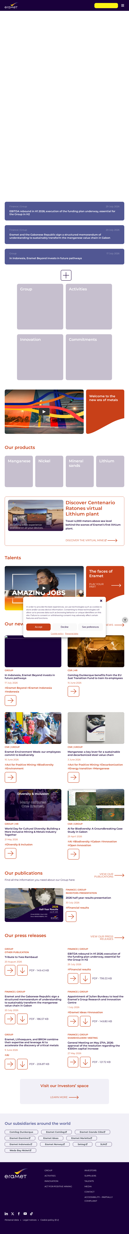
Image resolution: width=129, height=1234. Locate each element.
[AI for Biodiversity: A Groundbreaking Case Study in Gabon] (96, 805)
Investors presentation (81, 893)
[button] (101, 600)
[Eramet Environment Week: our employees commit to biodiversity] (33, 728)
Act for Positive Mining (21, 764)
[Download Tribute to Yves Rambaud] (22, 970)
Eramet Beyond (16, 687)
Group (9, 670)
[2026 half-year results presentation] (34, 905)
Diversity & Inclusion (19, 844)
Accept (38, 627)
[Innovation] (40, 357)
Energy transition (80, 768)
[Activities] (89, 307)
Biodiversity (45, 764)
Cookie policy (57, 633)
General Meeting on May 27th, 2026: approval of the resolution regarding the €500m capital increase (94, 1045)
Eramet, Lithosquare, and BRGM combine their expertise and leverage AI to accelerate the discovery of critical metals (32, 1042)
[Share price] (106, 5)
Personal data (71, 633)
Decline (64, 627)
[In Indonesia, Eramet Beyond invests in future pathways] (33, 651)
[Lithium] (110, 471)
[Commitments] (89, 357)
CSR (70, 670)
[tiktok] (31, 1213)
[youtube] (25, 1213)
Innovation (110, 841)
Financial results (78, 907)
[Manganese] (19, 471)
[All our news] (66, 275)
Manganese (101, 768)
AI (70, 841)
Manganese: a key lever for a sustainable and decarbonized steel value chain (94, 753)
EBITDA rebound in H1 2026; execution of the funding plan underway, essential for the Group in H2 (94, 956)
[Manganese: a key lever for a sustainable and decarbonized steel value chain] (96, 728)
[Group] (40, 307)
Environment (15, 768)
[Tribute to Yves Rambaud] (10, 970)
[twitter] (12, 1213)
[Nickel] (49, 471)
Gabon (96, 841)
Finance (71, 889)
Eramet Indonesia (40, 687)
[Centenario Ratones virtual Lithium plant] (35, 515)
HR (75, 670)
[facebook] (18, 1213)
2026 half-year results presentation (88, 897)
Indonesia (12, 691)
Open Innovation (80, 845)
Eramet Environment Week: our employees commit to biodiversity (33, 753)
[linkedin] (6, 1213)
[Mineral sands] (80, 471)
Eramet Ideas (78, 1012)
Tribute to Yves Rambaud (21, 957)
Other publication (17, 952)
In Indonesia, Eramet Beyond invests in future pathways (45, 258)
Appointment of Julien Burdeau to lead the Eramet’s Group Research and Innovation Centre (95, 999)
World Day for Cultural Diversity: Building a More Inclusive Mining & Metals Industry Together (32, 831)
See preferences (90, 627)
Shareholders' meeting (83, 1037)
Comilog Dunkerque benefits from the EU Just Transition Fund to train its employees (95, 677)
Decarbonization (112, 764)
